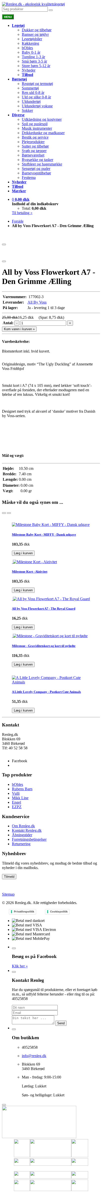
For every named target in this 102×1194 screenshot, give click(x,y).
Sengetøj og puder (36, 168)
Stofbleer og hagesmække (42, 164)
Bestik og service (35, 137)
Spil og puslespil (35, 124)
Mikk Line (20, 798)
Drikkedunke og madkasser (43, 133)
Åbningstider (22, 835)
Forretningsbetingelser (29, 839)
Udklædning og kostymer (42, 119)
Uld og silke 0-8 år (36, 97)
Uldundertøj (31, 101)
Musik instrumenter (37, 128)
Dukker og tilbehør (36, 30)
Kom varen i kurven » (19, 329)
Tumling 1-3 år (33, 57)
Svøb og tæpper (34, 151)
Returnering (21, 844)
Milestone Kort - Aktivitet (29, 571)
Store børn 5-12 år (36, 66)
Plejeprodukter (33, 142)
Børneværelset (33, 155)
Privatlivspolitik (24, 911)
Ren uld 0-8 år (33, 92)
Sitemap (8, 894)
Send (61, 1023)
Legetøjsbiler (32, 39)
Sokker (27, 110)
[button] (20, 199)
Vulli (16, 793)
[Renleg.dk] (33, 4)
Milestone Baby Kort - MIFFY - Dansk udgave (44, 534)
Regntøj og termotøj (37, 83)
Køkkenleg (30, 43)
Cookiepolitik (59, 911)
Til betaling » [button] (22, 213)
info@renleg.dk (14, 752)
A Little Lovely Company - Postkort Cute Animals (46, 692)
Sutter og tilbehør (35, 146)
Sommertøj (30, 88)
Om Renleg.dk (23, 826)
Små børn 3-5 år (34, 61)
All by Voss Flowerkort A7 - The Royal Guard (43, 608)
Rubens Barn (22, 789)
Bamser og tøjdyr (35, 34)
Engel (16, 802)
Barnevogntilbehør (36, 173)
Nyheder (28, 70)
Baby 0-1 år (31, 52)
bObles (27, 48)
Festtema (29, 177)
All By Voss (37, 302)
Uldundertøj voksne (37, 106)
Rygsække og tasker (37, 160)
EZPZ (17, 807)
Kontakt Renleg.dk (27, 830)
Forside (18, 221)
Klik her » (20, 966)
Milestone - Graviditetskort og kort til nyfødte (44, 646)
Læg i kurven (23, 553)
